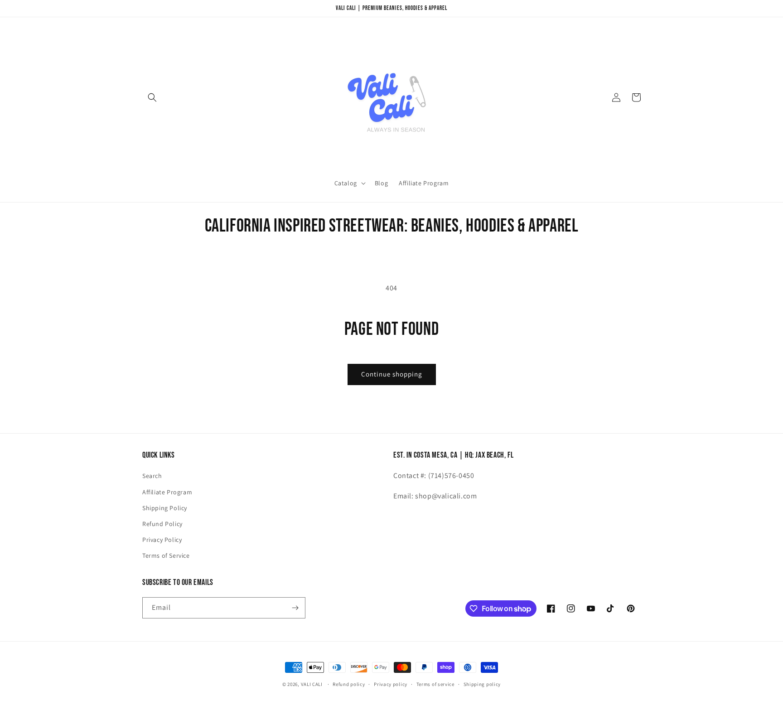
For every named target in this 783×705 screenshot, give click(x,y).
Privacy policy (390, 684)
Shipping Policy (164, 508)
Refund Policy (162, 524)
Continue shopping (391, 374)
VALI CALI (312, 684)
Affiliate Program (167, 492)
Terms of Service (166, 555)
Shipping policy (482, 684)
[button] (152, 97)
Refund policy (349, 684)
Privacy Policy (162, 540)
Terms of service (435, 684)
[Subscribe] (295, 607)
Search (152, 476)
